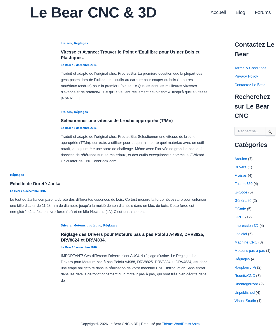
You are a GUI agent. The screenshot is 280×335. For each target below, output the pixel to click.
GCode (240, 209)
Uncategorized (246, 284)
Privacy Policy (246, 76)
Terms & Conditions (250, 68)
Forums (263, 12)
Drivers (66, 225)
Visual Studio (245, 301)
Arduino (240, 159)
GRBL (239, 217)
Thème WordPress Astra (181, 324)
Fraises (66, 43)
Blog (240, 12)
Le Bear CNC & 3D (93, 12)
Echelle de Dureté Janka (35, 183)
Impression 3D (246, 226)
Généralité (242, 201)
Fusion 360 (243, 184)
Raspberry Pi (245, 267)
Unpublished (244, 292)
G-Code (240, 192)
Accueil (218, 12)
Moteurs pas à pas (87, 225)
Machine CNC (245, 242)
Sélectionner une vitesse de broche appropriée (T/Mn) (117, 120)
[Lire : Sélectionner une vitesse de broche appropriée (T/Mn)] (29, 136)
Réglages (81, 43)
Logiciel (240, 234)
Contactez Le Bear (249, 85)
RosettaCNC (244, 276)
